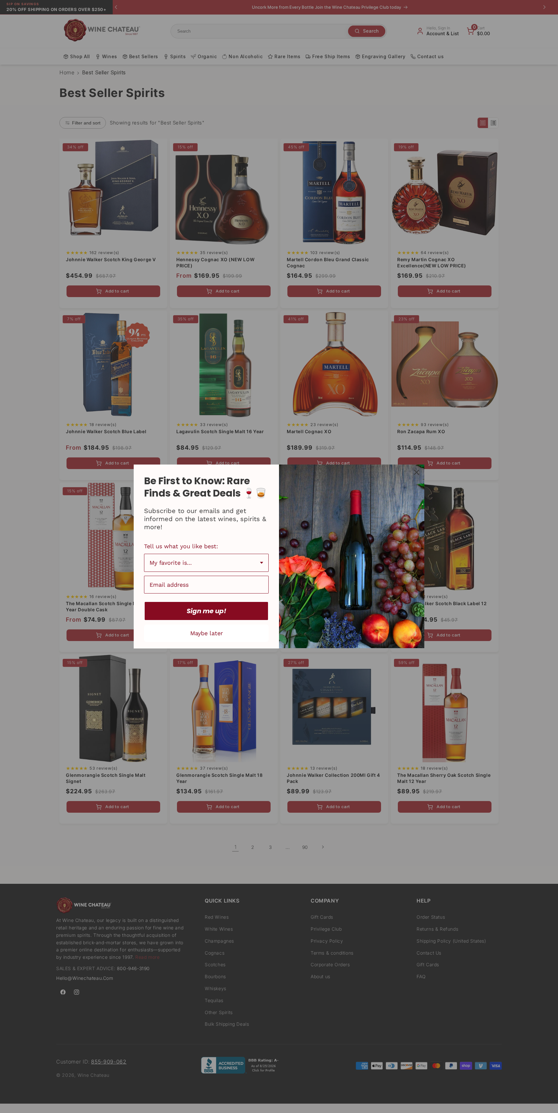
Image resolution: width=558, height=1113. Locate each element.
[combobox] (206, 563)
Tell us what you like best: (181, 546)
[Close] (416, 472)
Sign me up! (206, 610)
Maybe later (206, 633)
